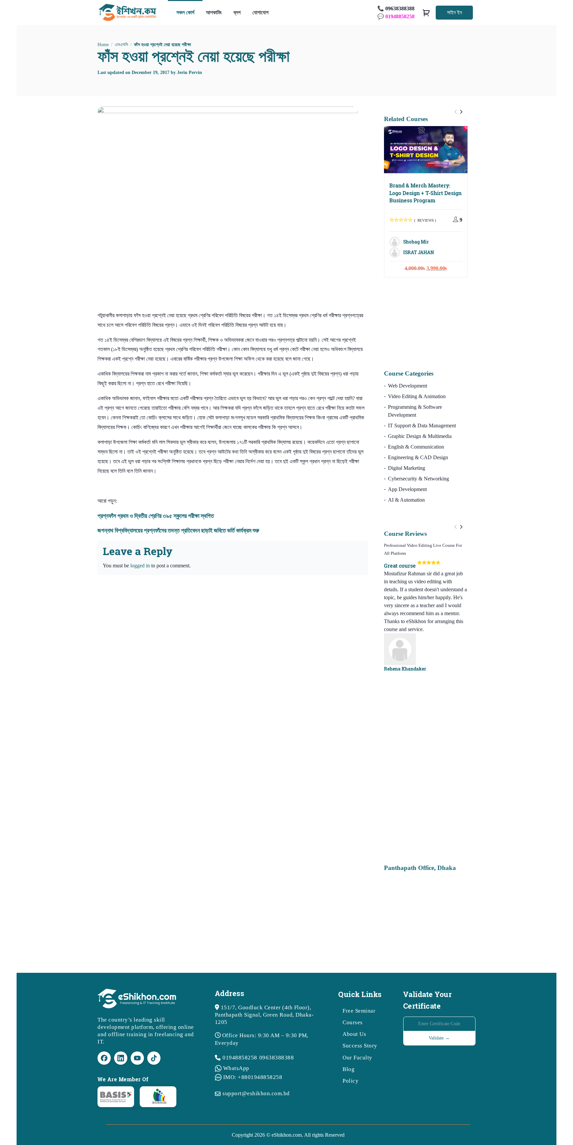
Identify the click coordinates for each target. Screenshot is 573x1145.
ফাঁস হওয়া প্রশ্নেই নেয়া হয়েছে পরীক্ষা (193, 56)
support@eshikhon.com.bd (256, 1093)
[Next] (461, 111)
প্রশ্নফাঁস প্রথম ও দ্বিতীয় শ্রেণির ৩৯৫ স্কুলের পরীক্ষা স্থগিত (155, 516)
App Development (407, 489)
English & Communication (416, 447)
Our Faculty (357, 1057)
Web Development (407, 386)
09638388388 (276, 1057)
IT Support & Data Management (422, 425)
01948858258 (240, 1057)
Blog (348, 1069)
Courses (353, 1022)
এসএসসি (121, 44)
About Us (354, 1034)
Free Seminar (359, 1011)
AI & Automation (406, 500)
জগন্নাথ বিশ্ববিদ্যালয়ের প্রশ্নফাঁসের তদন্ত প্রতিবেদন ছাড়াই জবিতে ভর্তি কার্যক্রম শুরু (178, 530)
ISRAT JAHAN (418, 252)
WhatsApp (236, 1068)
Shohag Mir (416, 242)
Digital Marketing (406, 468)
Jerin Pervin (189, 72)
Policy (350, 1081)
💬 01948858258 (395, 16)
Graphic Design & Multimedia (420, 436)
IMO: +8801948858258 (253, 1077)
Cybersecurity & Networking (418, 478)
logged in (140, 565)
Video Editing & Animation (417, 396)
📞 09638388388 (395, 8)
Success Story (360, 1045)
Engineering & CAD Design (418, 457)
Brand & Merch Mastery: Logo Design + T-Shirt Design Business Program (425, 193)
